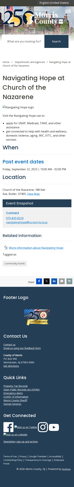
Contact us (9, 344)
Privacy (23, 456)
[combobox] (55, 2)
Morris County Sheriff (15, 400)
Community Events (14, 263)
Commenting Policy (12, 460)
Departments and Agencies (30, 62)
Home (6, 62)
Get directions (11, 366)
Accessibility (55, 456)
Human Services (12, 404)
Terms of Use (10, 456)
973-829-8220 (15, 218)
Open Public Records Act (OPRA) (21, 389)
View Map (33, 194)
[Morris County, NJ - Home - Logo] (33, 18)
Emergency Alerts (13, 393)
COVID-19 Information (15, 396)
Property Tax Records (15, 386)
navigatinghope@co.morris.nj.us (26, 222)
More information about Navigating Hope (36, 248)
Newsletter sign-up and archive (20, 441)
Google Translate (37, 456)
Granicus (66, 469)
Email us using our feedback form (22, 348)
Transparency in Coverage (38, 460)
